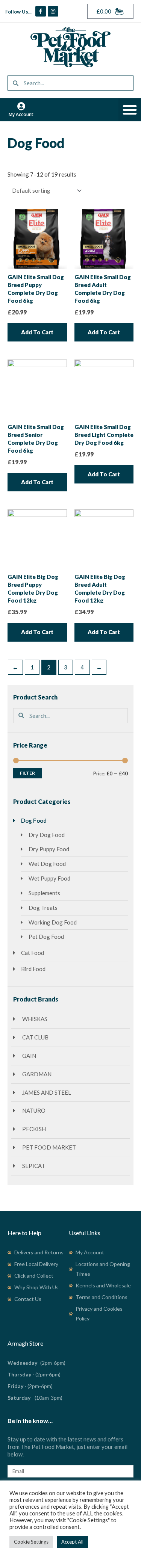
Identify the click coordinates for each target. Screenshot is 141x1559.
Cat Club (35, 1037)
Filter (27, 773)
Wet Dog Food (47, 863)
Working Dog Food (53, 922)
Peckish (33, 1128)
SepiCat (33, 1165)
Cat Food (32, 952)
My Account (21, 114)
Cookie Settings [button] (31, 1542)
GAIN (28, 1055)
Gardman (36, 1074)
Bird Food (33, 968)
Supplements (44, 893)
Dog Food (34, 820)
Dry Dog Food (47, 834)
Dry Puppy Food (49, 849)
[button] (129, 109)
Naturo (33, 1110)
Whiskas (34, 1018)
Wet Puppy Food (49, 878)
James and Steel (46, 1092)
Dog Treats (43, 907)
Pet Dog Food (46, 936)
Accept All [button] (72, 1542)
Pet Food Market (48, 1147)
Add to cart (37, 332)
